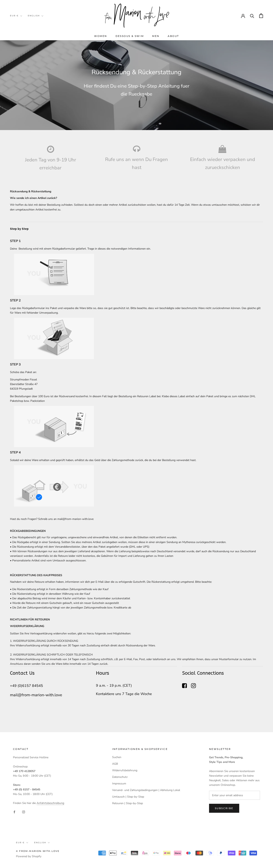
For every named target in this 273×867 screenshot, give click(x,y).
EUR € (14, 15)
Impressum (119, 783)
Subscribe (224, 808)
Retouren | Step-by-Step (127, 803)
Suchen (116, 757)
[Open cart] (261, 15)
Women (100, 36)
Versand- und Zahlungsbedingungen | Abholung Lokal (146, 790)
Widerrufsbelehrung (124, 770)
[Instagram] (23, 812)
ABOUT (173, 36)
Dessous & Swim (130, 36)
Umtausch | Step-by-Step (128, 797)
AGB (115, 764)
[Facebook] (14, 812)
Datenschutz (120, 777)
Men (155, 36)
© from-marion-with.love (38, 851)
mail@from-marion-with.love (75, 519)
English (34, 15)
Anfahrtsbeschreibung (50, 803)
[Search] (252, 16)
